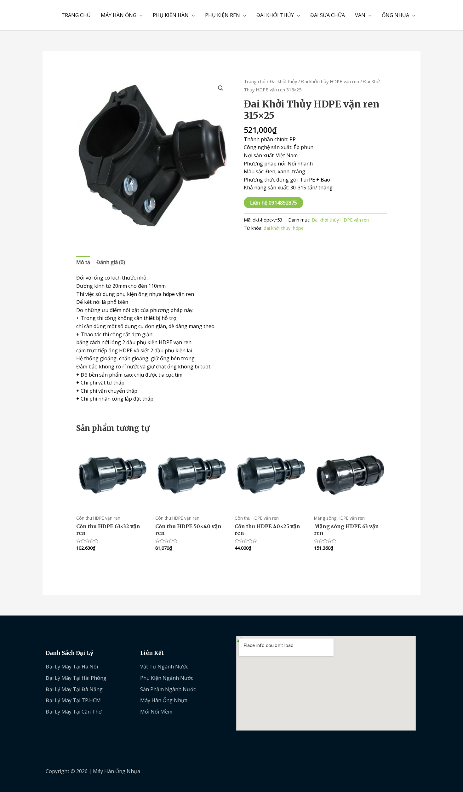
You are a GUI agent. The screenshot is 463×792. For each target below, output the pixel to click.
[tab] (83, 262)
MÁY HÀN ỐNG (118, 15)
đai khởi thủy (277, 228)
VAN (360, 15)
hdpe (298, 228)
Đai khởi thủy (283, 81)
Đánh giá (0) (110, 262)
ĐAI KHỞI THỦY (275, 15)
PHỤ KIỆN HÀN (171, 15)
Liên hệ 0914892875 (273, 202)
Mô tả (83, 262)
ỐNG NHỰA (395, 15)
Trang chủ (255, 81)
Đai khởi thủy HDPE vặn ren (330, 81)
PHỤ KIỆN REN (222, 15)
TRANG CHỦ (76, 15)
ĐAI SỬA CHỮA (327, 15)
